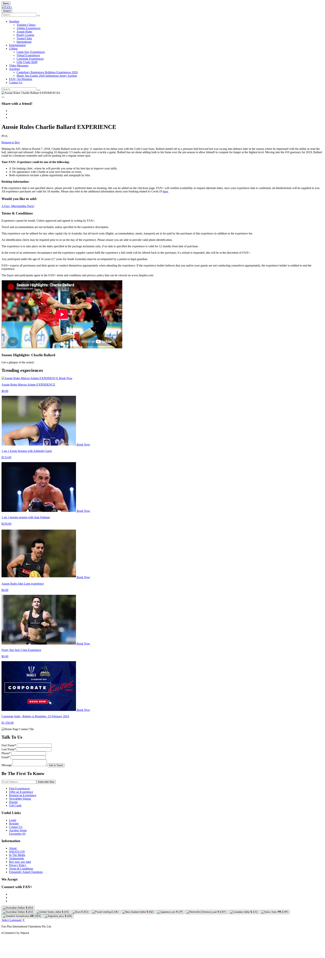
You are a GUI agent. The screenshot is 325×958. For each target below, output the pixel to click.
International (24, 41)
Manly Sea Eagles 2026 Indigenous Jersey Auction (47, 75)
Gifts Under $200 (27, 62)
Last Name (9, 749)
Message (7, 765)
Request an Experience (22, 795)
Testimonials (16, 858)
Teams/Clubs (24, 38)
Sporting (14, 21)
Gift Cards (15, 805)
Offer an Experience (21, 791)
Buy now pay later (20, 861)
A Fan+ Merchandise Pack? (18, 206)
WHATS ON (17, 851)
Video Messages (18, 65)
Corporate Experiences (30, 58)
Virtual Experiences (28, 55)
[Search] (38, 15)
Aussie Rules (24, 31)
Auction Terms (18, 830)
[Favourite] (3, 97)
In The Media (17, 855)
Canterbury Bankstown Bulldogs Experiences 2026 (47, 72)
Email (6, 757)
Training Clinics (26, 24)
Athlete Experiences (28, 28)
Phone (6, 753)
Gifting (13, 48)
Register (14, 823)
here (165, 191)
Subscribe (46, 781)
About (13, 848)
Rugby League (25, 35)
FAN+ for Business (20, 79)
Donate (13, 802)
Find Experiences (19, 788)
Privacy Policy (17, 865)
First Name (9, 745)
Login (12, 820)
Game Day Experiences (31, 52)
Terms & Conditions (21, 868)
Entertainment (17, 45)
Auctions (14, 68)
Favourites (17, 833)
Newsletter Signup (20, 798)
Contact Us (15, 82)
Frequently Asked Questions (26, 872)
